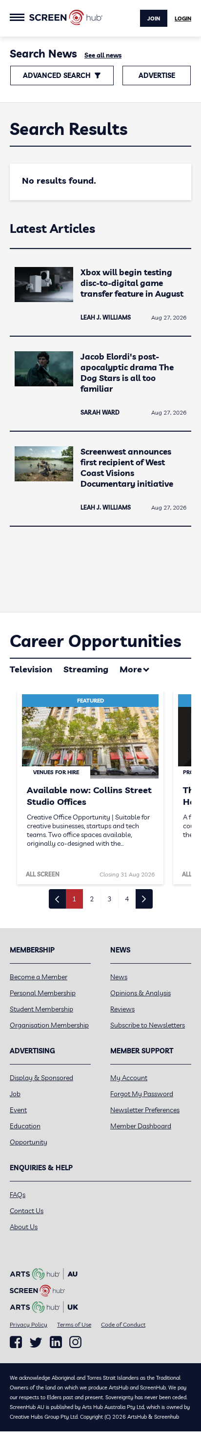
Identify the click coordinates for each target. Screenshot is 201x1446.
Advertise (157, 75)
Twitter (35, 1342)
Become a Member (38, 976)
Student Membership (41, 1009)
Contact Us (26, 1210)
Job (15, 1093)
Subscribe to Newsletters (147, 1025)
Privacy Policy (28, 1324)
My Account (128, 1077)
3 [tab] (109, 898)
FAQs (17, 1194)
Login (183, 18)
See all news (102, 55)
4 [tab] (127, 898)
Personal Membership (43, 993)
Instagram (75, 1342)
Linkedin (56, 1342)
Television (31, 669)
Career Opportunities (95, 640)
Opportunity (28, 1142)
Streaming (85, 669)
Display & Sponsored (41, 1077)
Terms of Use (74, 1324)
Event (18, 1109)
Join (153, 18)
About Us (24, 1226)
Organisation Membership (49, 1025)
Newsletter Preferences (145, 1109)
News (118, 976)
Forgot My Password (141, 1093)
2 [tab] (92, 898)
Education (25, 1126)
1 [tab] (74, 898)
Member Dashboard (140, 1126)
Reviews (122, 1009)
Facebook (16, 1342)
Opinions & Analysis (140, 993)
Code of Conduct (123, 1324)
